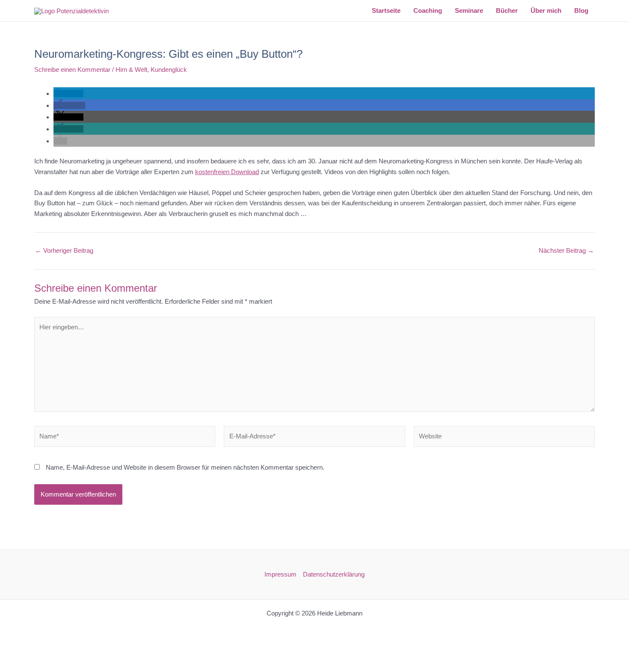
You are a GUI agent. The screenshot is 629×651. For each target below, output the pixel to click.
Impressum (280, 574)
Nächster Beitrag (566, 250)
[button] (68, 93)
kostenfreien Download (227, 171)
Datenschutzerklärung (334, 574)
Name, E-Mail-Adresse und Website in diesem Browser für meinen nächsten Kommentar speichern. (185, 467)
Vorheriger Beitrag (64, 250)
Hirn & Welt (131, 69)
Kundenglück (169, 69)
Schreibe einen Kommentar (72, 69)
